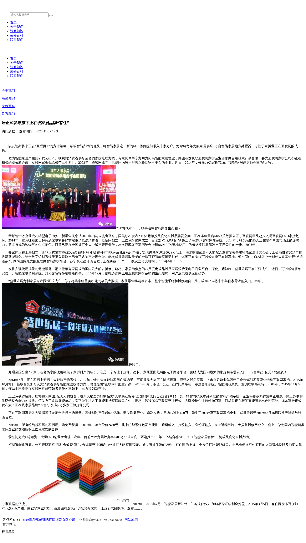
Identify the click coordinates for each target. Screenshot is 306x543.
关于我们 (16, 26)
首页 (13, 22)
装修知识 (16, 31)
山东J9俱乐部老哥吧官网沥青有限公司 (47, 520)
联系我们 (16, 39)
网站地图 (131, 520)
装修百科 (16, 35)
